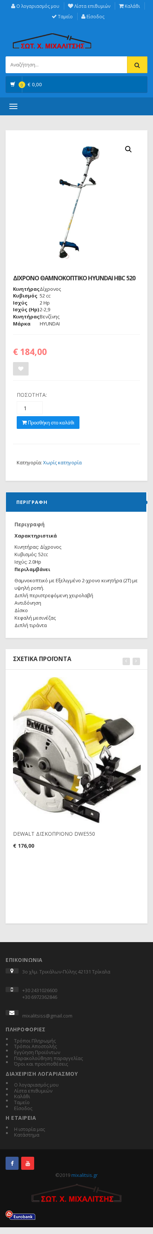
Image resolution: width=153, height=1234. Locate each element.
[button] (128, 149)
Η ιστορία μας (29, 1129)
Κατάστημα (26, 1135)
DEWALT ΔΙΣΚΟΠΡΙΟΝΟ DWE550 (54, 833)
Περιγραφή (32, 502)
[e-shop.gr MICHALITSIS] (52, 36)
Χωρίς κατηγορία (62, 462)
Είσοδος (94, 16)
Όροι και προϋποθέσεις (41, 1064)
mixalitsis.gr (84, 1175)
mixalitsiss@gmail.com (47, 1015)
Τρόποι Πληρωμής (35, 1041)
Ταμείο (65, 16)
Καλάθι (132, 6)
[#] (12, 1163)
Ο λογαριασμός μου (37, 6)
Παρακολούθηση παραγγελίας (48, 1059)
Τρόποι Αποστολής (35, 1047)
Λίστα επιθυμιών (91, 6)
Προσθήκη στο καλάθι (50, 423)
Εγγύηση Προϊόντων (37, 1053)
